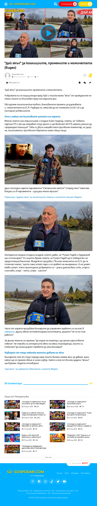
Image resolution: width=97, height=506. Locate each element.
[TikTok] (51, 481)
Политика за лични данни (64, 491)
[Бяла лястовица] (84, 75)
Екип (67, 473)
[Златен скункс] (90, 75)
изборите (10, 331)
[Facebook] (39, 481)
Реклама (74, 473)
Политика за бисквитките (36, 493)
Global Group (39, 476)
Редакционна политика (42, 491)
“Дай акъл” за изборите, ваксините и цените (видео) (31, 369)
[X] (57, 481)
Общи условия (23, 491)
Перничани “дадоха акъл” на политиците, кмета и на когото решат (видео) (43, 197)
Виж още (48, 457)
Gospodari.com (18, 74)
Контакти (85, 473)
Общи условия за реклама (61, 493)
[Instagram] (45, 481)
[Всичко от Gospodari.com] (8, 76)
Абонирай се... (14, 82)
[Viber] (32, 481)
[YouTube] (64, 481)
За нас (60, 473)
